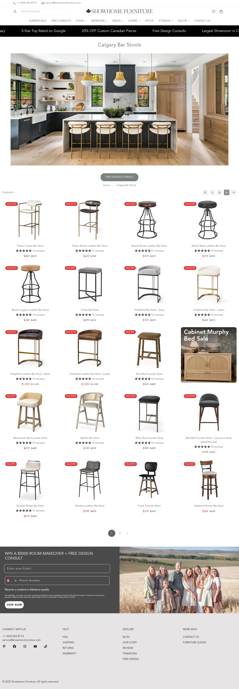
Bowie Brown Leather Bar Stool (149, 246)
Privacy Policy (63, 597)
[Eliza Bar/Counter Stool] (149, 348)
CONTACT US (202, 21)
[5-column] (234, 192)
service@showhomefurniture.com (21, 640)
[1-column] (205, 192)
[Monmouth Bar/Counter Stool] (30, 412)
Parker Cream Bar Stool (30, 246)
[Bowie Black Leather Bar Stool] (209, 220)
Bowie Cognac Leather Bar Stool (30, 310)
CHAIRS (132, 21)
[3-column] (219, 192)
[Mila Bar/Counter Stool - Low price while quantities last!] (209, 412)
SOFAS (80, 21)
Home (106, 185)
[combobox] (11, 580)
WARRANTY (69, 653)
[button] (221, 11)
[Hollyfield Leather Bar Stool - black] (30, 348)
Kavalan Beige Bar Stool (30, 506)
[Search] (15, 11)
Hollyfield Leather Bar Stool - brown (89, 374)
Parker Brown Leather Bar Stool (89, 246)
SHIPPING (68, 642)
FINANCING (130, 653)
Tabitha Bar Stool (89, 438)
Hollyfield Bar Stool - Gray (149, 310)
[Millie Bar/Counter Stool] (149, 412)
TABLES (116, 21)
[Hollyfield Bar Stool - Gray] (149, 284)
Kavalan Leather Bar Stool (89, 506)
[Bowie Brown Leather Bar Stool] (149, 220)
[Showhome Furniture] (119, 12)
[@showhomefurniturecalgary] (45, 646)
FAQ (65, 637)
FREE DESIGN (131, 659)
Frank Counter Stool (149, 506)
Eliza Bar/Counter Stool (149, 374)
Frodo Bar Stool (90, 310)
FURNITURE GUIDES (194, 642)
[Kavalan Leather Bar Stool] (90, 480)
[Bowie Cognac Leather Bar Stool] (30, 284)
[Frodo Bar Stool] (90, 284)
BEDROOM (97, 21)
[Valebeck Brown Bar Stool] (209, 480)
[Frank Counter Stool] (149, 480)
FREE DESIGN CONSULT (119, 177)
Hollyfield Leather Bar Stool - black (30, 374)
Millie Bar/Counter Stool (149, 438)
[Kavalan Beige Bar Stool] (30, 480)
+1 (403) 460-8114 (13, 636)
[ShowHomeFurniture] (14, 646)
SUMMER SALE (37, 21)
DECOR (182, 21)
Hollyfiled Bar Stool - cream (209, 310)
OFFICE (149, 21)
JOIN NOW (14, 604)
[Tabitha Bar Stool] (90, 412)
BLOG (126, 637)
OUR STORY (130, 642)
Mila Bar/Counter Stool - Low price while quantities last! (209, 440)
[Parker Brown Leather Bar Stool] (90, 220)
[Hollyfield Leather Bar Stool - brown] (90, 348)
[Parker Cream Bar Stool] (30, 220)
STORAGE (164, 21)
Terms (73, 597)
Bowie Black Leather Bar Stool (209, 246)
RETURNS (68, 648)
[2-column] (212, 192)
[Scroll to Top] (232, 671)
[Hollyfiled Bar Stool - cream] (209, 284)
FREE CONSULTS (61, 21)
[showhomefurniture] (4, 646)
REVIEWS (128, 648)
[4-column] (226, 192)
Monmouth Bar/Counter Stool (30, 438)
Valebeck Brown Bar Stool (209, 506)
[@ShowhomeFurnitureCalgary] (35, 646)
